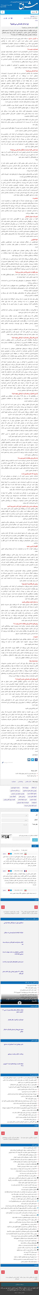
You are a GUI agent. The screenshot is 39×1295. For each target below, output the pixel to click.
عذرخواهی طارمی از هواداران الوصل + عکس (26, 1229)
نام (36, 815)
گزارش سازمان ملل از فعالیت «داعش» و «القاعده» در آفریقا (22, 1180)
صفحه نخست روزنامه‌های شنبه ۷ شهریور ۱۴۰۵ (13, 1065)
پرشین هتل (22, 797)
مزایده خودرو (33, 800)
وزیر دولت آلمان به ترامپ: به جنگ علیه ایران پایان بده (24, 1185)
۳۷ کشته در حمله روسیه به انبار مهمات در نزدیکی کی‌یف (23, 1169)
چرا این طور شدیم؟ (31, 776)
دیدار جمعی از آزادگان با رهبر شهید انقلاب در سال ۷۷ (24, 1199)
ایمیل (35, 820)
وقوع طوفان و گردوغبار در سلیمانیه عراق (27, 1164)
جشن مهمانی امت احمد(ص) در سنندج (13, 1044)
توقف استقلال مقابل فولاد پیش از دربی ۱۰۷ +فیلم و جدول (12, 1011)
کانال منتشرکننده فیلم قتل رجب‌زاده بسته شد (13, 943)
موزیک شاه (25, 788)
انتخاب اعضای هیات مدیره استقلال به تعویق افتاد (25, 1238)
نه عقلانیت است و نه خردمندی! (29, 1092)
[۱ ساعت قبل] (31, 925)
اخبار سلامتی (28, 781)
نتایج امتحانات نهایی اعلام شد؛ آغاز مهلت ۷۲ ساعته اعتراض (23, 1152)
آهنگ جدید (13, 797)
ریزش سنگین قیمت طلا (31, 988)
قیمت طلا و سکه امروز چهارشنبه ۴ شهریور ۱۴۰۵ (25, 992)
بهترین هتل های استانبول (29, 791)
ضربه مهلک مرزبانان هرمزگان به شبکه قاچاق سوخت (24, 1196)
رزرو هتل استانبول (15, 791)
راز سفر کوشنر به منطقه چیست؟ (29, 1215)
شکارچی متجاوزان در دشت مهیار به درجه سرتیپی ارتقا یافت (13, 953)
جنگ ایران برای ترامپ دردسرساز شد (28, 1173)
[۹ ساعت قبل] (31, 1056)
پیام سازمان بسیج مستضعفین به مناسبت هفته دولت (24, 1217)
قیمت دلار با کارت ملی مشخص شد (28, 990)
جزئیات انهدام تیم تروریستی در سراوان (13, 932)
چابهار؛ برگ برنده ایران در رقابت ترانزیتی (27, 1247)
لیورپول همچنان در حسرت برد (30, 1187)
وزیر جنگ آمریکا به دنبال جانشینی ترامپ (27, 1089)
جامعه (33, 12)
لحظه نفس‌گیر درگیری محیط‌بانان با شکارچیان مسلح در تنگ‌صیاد (21, 1000)
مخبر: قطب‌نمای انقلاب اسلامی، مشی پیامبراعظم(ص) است (23, 1201)
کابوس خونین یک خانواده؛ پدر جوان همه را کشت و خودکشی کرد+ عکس (20, 1080)
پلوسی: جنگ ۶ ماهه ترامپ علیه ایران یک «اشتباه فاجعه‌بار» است (21, 1234)
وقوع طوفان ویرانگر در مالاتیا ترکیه (29, 1243)
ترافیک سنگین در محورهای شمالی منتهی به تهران (25, 1157)
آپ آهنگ (34, 788)
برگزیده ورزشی (34, 1006)
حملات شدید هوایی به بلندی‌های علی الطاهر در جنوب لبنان (23, 1178)
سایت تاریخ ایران (15, 788)
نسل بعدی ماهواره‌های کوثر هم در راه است (13, 962)
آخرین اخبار (35, 1145)
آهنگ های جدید (32, 797)
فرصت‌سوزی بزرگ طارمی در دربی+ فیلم (27, 1082)
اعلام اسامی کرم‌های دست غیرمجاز (12, 1278)
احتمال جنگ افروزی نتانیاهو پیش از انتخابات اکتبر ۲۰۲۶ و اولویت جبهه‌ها (19, 1108)
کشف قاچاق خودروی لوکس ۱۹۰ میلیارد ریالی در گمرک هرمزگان (29, 912)
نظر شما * (34, 824)
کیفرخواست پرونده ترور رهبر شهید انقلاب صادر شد (24, 1112)
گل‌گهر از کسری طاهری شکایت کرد (28, 1105)
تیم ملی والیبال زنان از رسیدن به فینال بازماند (26, 1171)
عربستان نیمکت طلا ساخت (30, 1119)
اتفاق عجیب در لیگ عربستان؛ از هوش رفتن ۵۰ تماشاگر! (23, 1085)
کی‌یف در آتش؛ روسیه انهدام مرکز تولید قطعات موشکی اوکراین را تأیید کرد (19, 1101)
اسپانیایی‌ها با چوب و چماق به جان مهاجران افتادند (25, 1162)
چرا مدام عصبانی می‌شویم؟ (19, 24)
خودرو (36, 900)
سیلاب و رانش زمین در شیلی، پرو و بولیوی (27, 1250)
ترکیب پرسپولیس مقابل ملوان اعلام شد (27, 1155)
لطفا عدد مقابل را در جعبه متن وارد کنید (28, 835)
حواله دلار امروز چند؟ (32, 985)
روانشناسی (20, 781)
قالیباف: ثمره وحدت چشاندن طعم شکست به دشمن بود (24, 1210)
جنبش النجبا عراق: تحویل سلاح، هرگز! (27, 1183)
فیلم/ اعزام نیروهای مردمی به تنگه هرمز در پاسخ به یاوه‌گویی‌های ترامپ (20, 1078)
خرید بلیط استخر (22, 800)
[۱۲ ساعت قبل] (28, 1271)
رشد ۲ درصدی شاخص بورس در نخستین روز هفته (25, 1259)
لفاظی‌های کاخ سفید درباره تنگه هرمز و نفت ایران (25, 1103)
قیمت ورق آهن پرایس (9, 800)
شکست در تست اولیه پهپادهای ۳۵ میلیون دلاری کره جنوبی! (23, 1087)
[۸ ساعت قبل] (28, 906)
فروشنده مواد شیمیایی (22, 803)
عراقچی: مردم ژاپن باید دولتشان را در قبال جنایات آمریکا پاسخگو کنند (21, 1192)
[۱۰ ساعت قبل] (31, 1066)
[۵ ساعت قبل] (31, 1047)
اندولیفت (34, 803)
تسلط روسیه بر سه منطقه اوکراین (29, 1224)
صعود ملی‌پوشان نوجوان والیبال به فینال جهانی (13, 1030)
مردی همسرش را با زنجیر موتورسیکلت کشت (25, 773)
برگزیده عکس (34, 1041)
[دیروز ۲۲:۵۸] (31, 1022)
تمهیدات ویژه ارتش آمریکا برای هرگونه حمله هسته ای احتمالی (22, 1094)
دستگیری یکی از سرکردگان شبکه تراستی (13, 923)
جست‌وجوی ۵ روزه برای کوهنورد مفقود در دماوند (25, 1257)
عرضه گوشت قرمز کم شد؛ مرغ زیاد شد (27, 1241)
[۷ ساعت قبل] (31, 974)
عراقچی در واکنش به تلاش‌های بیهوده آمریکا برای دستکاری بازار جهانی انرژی (19, 1208)
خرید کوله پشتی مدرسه (30, 806)
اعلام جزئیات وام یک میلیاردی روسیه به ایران (26, 1117)
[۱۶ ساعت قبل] (10, 1271)
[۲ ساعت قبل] (31, 935)
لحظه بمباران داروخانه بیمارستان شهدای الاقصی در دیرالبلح (23, 1222)
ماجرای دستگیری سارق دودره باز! (29, 1138)
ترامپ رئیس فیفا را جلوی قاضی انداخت (27, 1115)
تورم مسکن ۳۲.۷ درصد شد (30, 1252)
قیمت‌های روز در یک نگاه (31, 983)
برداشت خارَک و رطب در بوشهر (15, 1054)
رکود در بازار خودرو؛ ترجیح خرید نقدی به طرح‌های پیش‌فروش (11, 912)
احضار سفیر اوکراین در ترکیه (30, 1148)
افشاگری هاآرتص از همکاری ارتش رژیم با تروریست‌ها (24, 1236)
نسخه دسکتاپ (19, 1284)
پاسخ (4, 854)
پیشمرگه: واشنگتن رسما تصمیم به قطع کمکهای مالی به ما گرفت (22, 1227)
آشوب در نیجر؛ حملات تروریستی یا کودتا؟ (27, 1166)
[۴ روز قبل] (10, 906)
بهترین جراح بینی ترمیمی (17, 794)
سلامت (36, 1265)
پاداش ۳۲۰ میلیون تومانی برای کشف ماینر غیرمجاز (12, 972)
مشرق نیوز (24, 4)
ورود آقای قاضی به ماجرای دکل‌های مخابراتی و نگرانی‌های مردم (22, 1122)
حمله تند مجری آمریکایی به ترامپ (29, 1096)
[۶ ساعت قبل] (31, 945)
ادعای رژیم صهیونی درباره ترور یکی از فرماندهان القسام (24, 1159)
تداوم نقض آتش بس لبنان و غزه (29, 1203)
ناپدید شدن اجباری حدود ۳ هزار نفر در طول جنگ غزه (24, 1194)
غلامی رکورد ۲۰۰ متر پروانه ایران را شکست (27, 1220)
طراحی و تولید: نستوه (19, 1292)
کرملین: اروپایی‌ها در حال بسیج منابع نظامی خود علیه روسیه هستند (21, 1206)
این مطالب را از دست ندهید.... (30, 919)
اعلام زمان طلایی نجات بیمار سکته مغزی (28, 1278)
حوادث (36, 1126)
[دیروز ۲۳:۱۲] (31, 1012)
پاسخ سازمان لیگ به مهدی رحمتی (29, 1261)
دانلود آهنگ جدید (31, 794)
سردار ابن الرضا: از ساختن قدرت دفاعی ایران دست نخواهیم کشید (21, 1213)
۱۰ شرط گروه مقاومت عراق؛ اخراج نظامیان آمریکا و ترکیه (23, 1150)
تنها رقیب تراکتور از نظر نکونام (15, 1020)
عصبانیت (14, 781)
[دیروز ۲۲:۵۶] (31, 1032)
